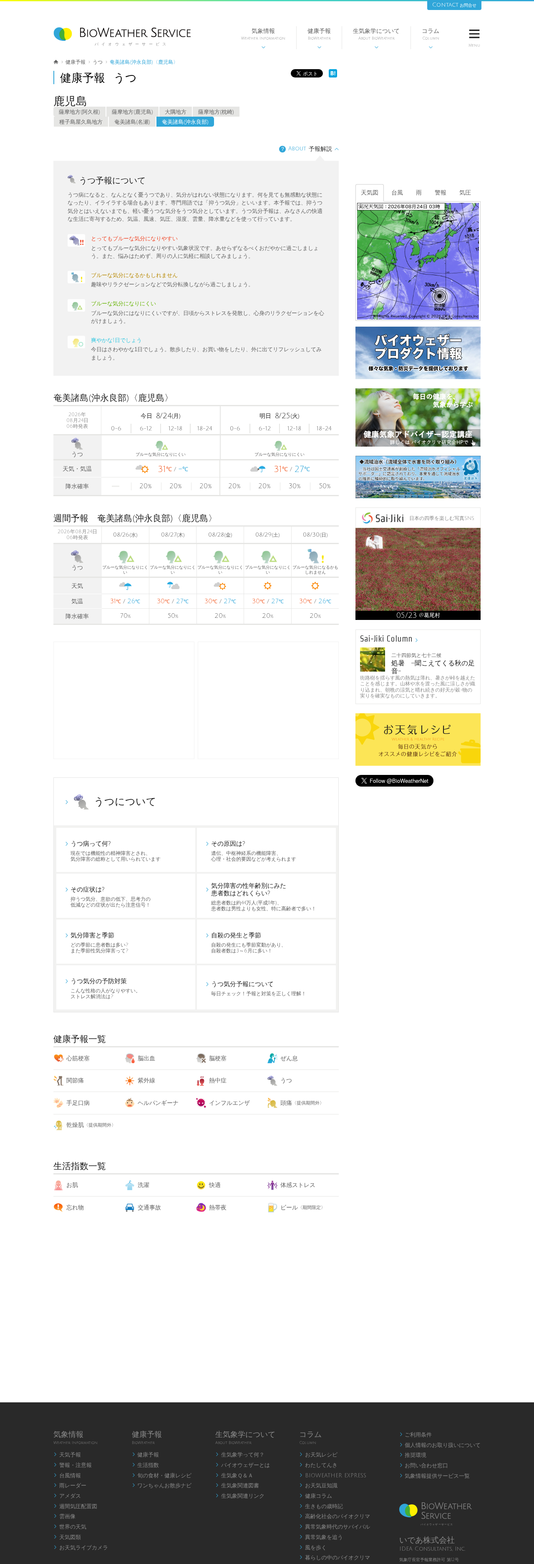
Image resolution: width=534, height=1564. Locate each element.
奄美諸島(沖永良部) (185, 122)
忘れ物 (75, 1207)
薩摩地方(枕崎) (216, 112)
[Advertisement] (268, 700)
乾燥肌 (91, 1125)
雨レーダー (69, 1486)
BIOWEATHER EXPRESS (332, 1476)
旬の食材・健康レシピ (162, 1476)
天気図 (369, 193)
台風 (397, 193)
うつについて (125, 801)
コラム (430, 38)
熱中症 (218, 1080)
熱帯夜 (218, 1207)
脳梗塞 (218, 1058)
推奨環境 (413, 1455)
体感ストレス (297, 1185)
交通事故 (149, 1207)
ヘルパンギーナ (158, 1103)
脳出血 (146, 1058)
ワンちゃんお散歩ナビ (162, 1486)
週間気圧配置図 (75, 1506)
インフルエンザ (229, 1103)
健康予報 (319, 38)
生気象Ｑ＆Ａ (234, 1476)
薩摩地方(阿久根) (79, 112)
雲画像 (64, 1516)
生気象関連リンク (239, 1496)
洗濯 (143, 1185)
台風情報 (67, 1476)
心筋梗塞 (78, 1058)
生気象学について (376, 38)
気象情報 (263, 38)
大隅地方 (175, 112)
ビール (302, 1207)
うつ (286, 1080)
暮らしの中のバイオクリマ (334, 1558)
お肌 (72, 1185)
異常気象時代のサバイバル (334, 1527)
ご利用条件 (415, 1435)
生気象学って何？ (239, 1455)
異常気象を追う (321, 1537)
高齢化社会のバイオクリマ (334, 1516)
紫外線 (146, 1080)
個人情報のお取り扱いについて (440, 1445)
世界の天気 (69, 1527)
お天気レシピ (318, 1455)
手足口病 (78, 1103)
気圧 (465, 193)
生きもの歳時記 (321, 1506)
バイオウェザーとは (242, 1465)
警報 (440, 193)
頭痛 (302, 1103)
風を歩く (313, 1548)
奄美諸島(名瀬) (132, 122)
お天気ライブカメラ (80, 1548)
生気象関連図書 (237, 1486)
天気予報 (67, 1455)
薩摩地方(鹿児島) (132, 112)
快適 (215, 1185)
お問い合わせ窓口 (423, 1466)
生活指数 (145, 1465)
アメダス (67, 1496)
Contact (454, 5)
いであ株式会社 (427, 1540)
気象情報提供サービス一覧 (434, 1476)
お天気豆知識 (318, 1486)
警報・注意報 (72, 1465)
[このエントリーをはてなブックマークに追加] (333, 75)
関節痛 (75, 1080)
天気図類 (67, 1537)
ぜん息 (289, 1058)
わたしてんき (318, 1465)
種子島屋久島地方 (81, 122)
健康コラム (315, 1496)
